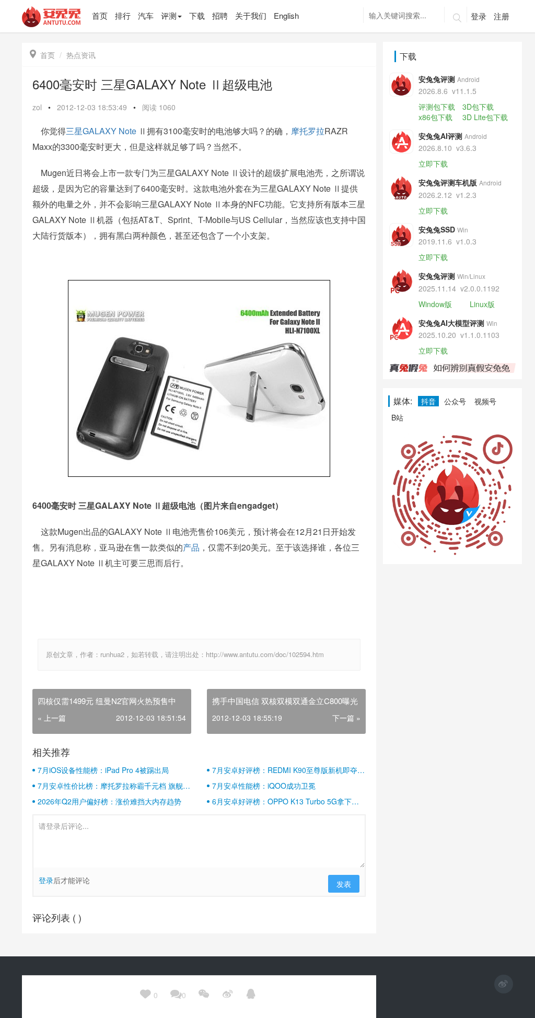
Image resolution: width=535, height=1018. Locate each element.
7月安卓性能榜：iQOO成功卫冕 (264, 785)
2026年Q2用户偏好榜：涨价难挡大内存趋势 (109, 801)
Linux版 (482, 304)
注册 (501, 15)
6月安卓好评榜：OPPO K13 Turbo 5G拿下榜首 (285, 801)
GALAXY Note (109, 131)
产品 (191, 547)
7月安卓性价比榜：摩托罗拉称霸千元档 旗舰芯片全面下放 (114, 785)
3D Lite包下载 (485, 117)
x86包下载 (435, 117)
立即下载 (433, 163)
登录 (478, 15)
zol (37, 107)
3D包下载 (478, 106)
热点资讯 (81, 55)
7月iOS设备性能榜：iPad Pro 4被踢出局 (103, 770)
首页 (42, 55)
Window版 (435, 304)
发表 (343, 884)
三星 (74, 131)
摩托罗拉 (307, 131)
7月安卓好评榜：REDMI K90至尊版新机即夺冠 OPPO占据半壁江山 (288, 770)
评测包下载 (436, 106)
